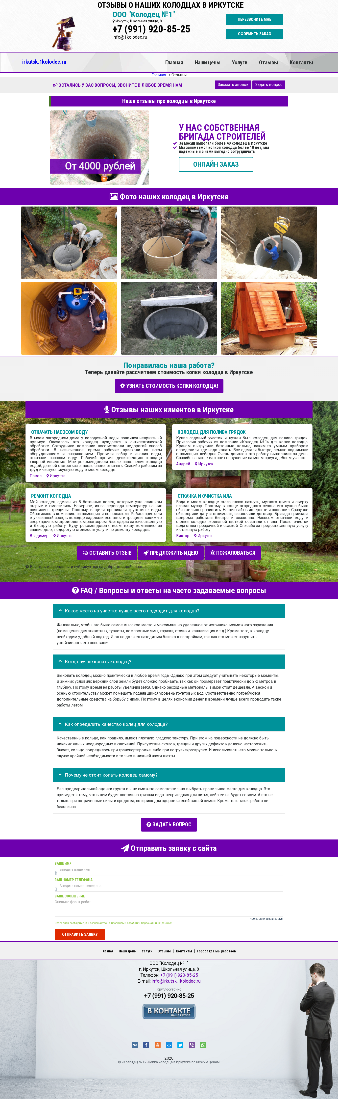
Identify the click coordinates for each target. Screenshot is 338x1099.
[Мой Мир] (169, 1045)
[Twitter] (180, 1045)
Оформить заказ (254, 33)
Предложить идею (173, 553)
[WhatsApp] (203, 1045)
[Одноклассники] (158, 1045)
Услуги (239, 62)
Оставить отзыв (110, 553)
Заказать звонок (233, 84)
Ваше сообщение (70, 896)
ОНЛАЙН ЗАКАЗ (216, 164)
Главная (174, 62)
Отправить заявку (80, 934)
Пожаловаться (235, 553)
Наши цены (207, 62)
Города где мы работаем (217, 951)
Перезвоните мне (254, 19)
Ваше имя (63, 863)
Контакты (301, 62)
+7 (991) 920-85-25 (151, 29)
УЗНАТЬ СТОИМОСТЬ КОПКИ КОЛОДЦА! (171, 386)
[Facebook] (146, 1045)
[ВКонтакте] (135, 1045)
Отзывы (268, 62)
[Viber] (192, 1045)
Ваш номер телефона (74, 880)
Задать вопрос (268, 84)
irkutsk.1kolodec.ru (44, 61)
